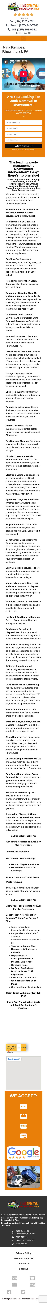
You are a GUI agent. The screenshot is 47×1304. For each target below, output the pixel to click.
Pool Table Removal (16, 774)
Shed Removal (13, 392)
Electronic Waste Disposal (19, 475)
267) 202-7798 (25, 113)
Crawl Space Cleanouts (18, 352)
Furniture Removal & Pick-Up (21, 602)
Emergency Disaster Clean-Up (21, 293)
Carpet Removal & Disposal (24, 586)
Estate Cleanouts (15, 426)
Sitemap (23, 1269)
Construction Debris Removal (21, 540)
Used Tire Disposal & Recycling (22, 685)
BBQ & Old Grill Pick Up (18, 792)
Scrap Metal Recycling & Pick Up (23, 644)
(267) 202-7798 (28, 836)
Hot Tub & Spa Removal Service (22, 617)
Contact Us (24, 1263)
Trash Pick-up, (13, 722)
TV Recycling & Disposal (19, 666)
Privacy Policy (23, 1253)
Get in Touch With (15, 993)
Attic (8, 336)
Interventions (26, 200)
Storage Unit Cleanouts (18, 407)
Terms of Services (23, 1258)
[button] (23, 38)
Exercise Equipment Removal (21, 759)
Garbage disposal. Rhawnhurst (22, 187)
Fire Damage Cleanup (17, 441)
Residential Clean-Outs (18, 222)
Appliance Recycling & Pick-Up (22, 500)
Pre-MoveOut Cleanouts (18, 259)
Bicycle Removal (14, 524)
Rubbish (25, 722)
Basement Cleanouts (27, 336)
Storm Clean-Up (18, 296)
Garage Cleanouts (15, 373)
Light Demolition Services (19, 568)
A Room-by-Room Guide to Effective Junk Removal (23, 1215)
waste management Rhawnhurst (25, 166)
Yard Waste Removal (16, 709)
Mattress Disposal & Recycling (22, 583)
